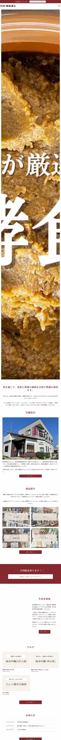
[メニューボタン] (59, 6)
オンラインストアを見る (37, 1)
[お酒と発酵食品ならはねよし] (8, 6)
